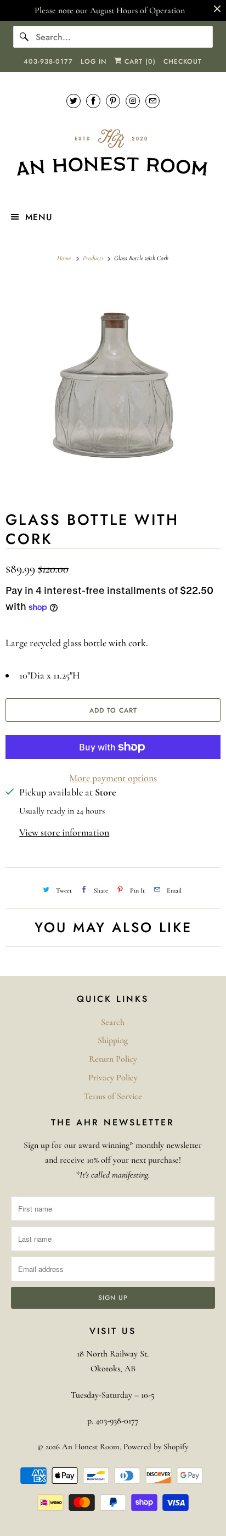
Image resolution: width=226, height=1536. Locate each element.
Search (113, 1022)
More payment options (113, 778)
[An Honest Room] (112, 153)
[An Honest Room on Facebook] (93, 100)
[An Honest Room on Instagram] (133, 100)
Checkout (182, 61)
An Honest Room (91, 1446)
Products (94, 258)
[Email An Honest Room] (152, 100)
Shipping (113, 1040)
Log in (93, 61)
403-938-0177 (48, 61)
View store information (64, 832)
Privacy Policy (113, 1077)
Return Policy (113, 1058)
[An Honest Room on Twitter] (73, 100)
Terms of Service (113, 1096)
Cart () (139, 61)
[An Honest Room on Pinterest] (113, 100)
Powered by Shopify (155, 1446)
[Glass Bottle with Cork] (113, 385)
